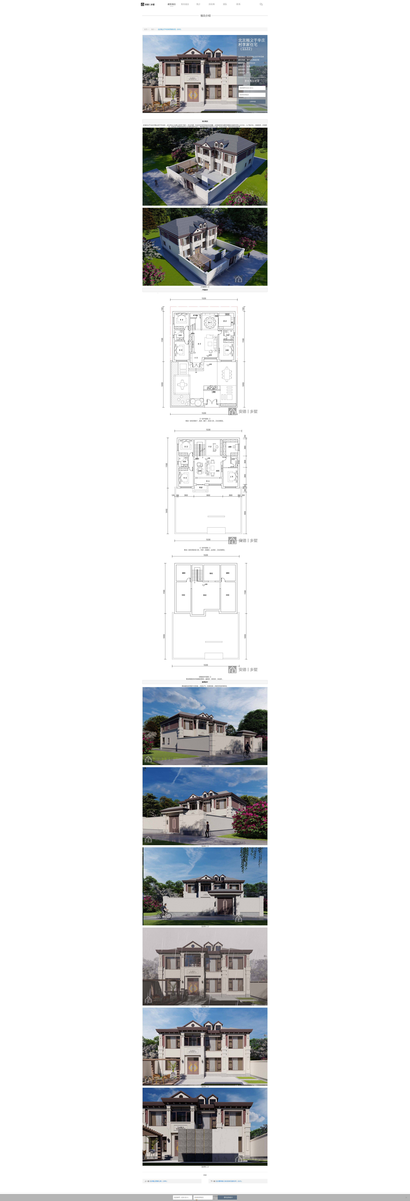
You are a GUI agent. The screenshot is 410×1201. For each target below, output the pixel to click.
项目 (152, 29)
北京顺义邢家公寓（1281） (159, 1181)
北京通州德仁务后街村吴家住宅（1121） (229, 1181)
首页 (145, 29)
